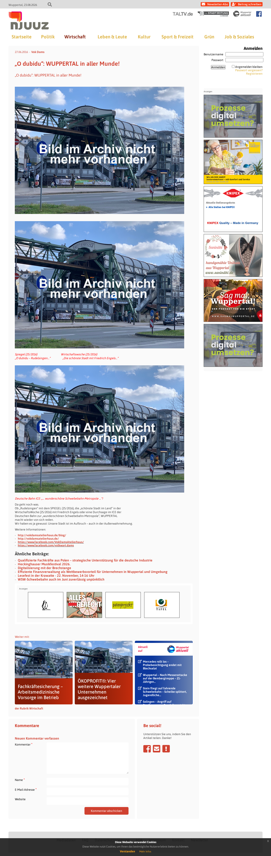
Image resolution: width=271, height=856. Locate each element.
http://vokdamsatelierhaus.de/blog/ (42, 535)
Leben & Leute (112, 36)
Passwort (217, 60)
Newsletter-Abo (217, 4)
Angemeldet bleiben (249, 66)
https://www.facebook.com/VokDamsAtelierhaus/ (51, 542)
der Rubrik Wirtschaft (29, 708)
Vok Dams (37, 52)
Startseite (22, 36)
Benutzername (213, 54)
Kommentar (23, 744)
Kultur (144, 36)
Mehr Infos (145, 851)
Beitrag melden (166, 748)
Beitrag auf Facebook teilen (147, 748)
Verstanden (127, 851)
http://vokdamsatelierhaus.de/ (38, 538)
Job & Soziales (239, 36)
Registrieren (254, 73)
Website (20, 799)
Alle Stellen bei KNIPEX (220, 207)
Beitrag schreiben (249, 4)
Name (20, 780)
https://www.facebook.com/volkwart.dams (46, 545)
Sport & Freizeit (178, 36)
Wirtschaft (75, 36)
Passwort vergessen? (249, 70)
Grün (209, 36)
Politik (48, 36)
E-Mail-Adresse (26, 790)
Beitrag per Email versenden (156, 748)
